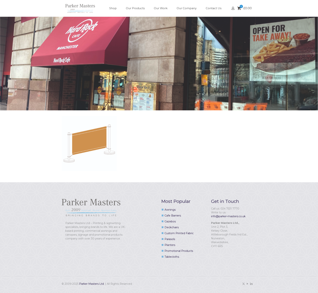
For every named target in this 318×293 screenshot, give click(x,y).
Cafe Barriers (173, 215)
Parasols (170, 239)
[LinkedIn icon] (251, 283)
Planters (170, 245)
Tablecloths (172, 256)
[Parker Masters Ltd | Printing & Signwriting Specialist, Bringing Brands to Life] (80, 8)
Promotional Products (179, 251)
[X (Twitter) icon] (243, 283)
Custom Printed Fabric (179, 233)
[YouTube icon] (247, 283)
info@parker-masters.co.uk (228, 216)
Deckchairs (172, 227)
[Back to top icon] (300, 285)
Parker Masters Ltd (91, 283)
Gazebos (170, 221)
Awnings (170, 209)
